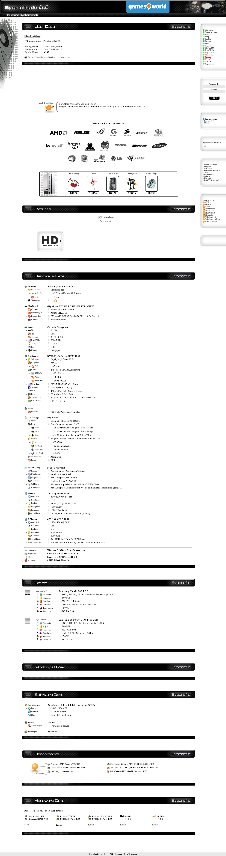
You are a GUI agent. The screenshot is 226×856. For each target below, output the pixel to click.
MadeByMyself (56, 467)
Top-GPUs (209, 53)
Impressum (209, 64)
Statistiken (209, 55)
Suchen (208, 34)
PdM (207, 44)
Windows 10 (210, 217)
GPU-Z (208, 62)
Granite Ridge (57, 289)
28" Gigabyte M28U (59, 493)
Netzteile (209, 215)
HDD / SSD (210, 213)
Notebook (209, 211)
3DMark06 (209, 48)
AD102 (53, 362)
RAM (207, 207)
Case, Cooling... (212, 221)
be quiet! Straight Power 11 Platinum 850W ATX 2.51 (76, 438)
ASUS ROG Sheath (58, 560)
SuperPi (208, 46)
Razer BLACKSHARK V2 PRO (65, 411)
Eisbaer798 (209, 121)
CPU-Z (208, 59)
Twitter (208, 41)
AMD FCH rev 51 (58, 313)
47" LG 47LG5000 (58, 519)
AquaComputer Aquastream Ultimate (68, 471)
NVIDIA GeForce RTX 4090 (64, 356)
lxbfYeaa (208, 169)
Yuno (206, 172)
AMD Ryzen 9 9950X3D (61, 286)
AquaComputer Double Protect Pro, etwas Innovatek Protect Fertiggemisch (86, 487)
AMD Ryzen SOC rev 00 (62, 309)
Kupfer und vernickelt (61, 474)
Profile (208, 39)
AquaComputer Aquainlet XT (64, 477)
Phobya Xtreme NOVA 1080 (64, 481)
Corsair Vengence (58, 327)
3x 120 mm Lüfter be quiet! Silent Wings (73, 427)
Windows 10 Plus (212, 219)
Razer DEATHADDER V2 (62, 557)
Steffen (207, 123)
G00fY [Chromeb (211, 180)
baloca (207, 176)
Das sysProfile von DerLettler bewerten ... (50, 57)
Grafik (208, 204)
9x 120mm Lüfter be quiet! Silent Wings (73, 435)
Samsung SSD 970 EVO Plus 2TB (78, 619)
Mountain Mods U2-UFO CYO (65, 421)
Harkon (207, 178)
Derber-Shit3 (209, 174)
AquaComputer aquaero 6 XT (64, 424)
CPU (207, 202)
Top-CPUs (209, 50)
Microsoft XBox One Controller (66, 550)
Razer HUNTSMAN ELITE (63, 553)
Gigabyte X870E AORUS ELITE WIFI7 (71, 306)
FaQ (207, 37)
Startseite (209, 30)
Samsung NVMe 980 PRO (74, 591)
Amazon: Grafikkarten (126, 854)
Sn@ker (207, 167)
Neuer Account (211, 32)
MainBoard (210, 209)
